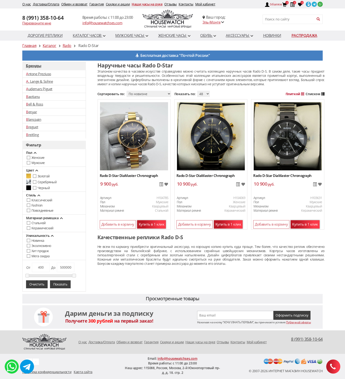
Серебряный (47, 182)
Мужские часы (130, 35)
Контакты (186, 4)
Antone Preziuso (38, 73)
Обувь (206, 35)
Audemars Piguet (39, 88)
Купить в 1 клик (152, 224)
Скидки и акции (118, 4)
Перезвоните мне (36, 23)
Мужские (38, 162)
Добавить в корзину (117, 224)
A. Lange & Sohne (39, 81)
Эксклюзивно (41, 245)
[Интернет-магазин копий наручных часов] (44, 341)
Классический (41, 200)
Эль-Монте (211, 22)
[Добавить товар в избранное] (166, 184)
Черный (44, 188)
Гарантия (96, 4)
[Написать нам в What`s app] (36, 361)
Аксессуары (238, 35)
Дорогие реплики (45, 35)
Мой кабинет (205, 4)
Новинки (272, 35)
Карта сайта (83, 372)
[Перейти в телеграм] (314, 3)
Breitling (32, 134)
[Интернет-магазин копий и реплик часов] (172, 19)
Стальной (38, 223)
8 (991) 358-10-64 (43, 17)
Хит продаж (40, 251)
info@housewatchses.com (102, 22)
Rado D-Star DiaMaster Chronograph (129, 175)
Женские (37, 157)
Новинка (37, 240)
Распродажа (304, 35)
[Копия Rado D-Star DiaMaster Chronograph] (134, 136)
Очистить (36, 284)
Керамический (42, 228)
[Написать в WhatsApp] (12, 366)
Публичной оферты (298, 322)
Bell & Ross (34, 104)
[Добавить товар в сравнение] (161, 185)
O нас (26, 4)
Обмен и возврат (74, 4)
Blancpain (33, 119)
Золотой (44, 176)
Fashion (36, 205)
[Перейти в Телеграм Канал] (308, 3)
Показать (60, 284)
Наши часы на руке (147, 4)
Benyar (31, 111)
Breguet (32, 127)
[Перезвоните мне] (333, 366)
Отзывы (170, 4)
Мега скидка (40, 256)
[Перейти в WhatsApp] (320, 3)
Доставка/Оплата (46, 4)
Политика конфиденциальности (46, 372)
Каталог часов (87, 35)
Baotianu (33, 96)
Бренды (33, 65)
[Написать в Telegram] (27, 366)
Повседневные (42, 210)
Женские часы (172, 35)
